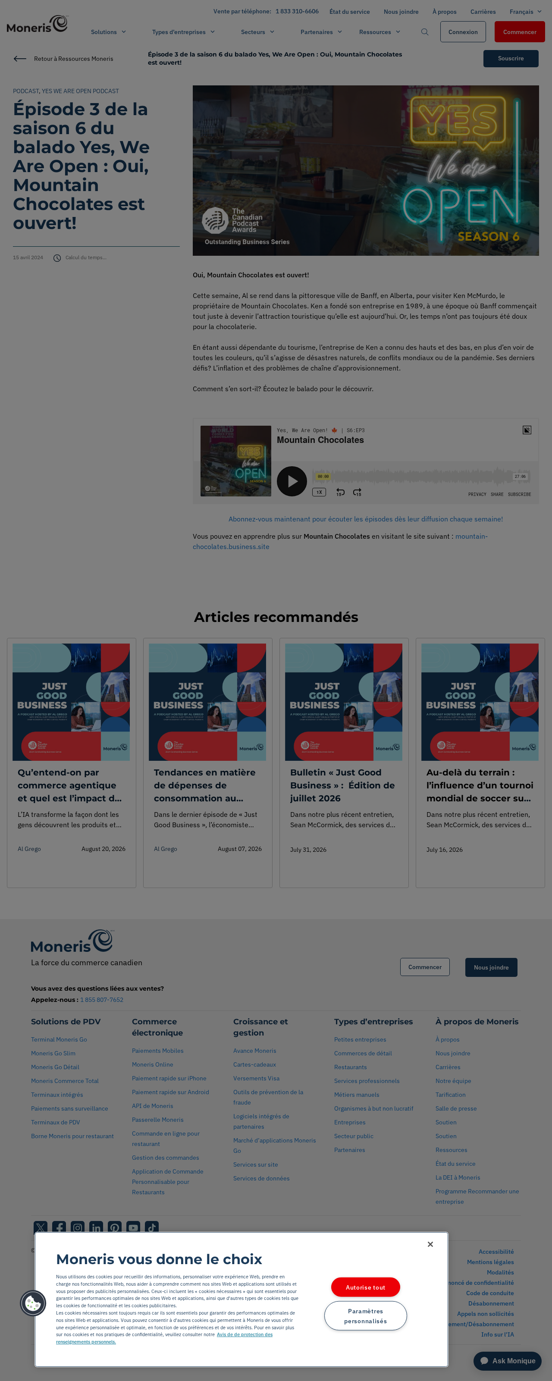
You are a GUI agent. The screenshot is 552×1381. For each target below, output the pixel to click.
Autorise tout (366, 1287)
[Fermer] (430, 1244)
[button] (33, 1303)
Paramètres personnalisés (365, 1315)
